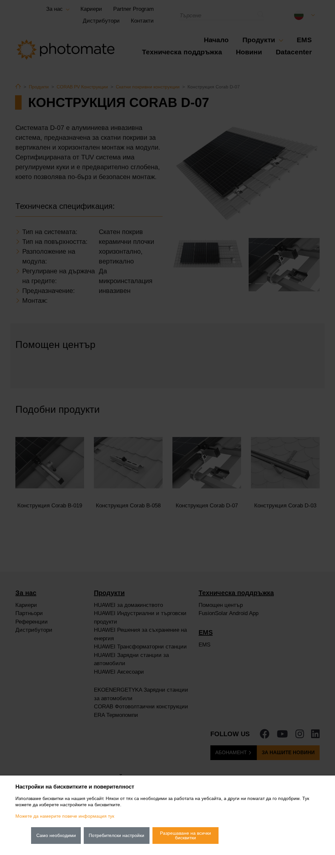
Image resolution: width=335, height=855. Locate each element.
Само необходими (56, 835)
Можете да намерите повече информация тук (64, 816)
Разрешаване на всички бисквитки (185, 835)
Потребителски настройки (116, 835)
